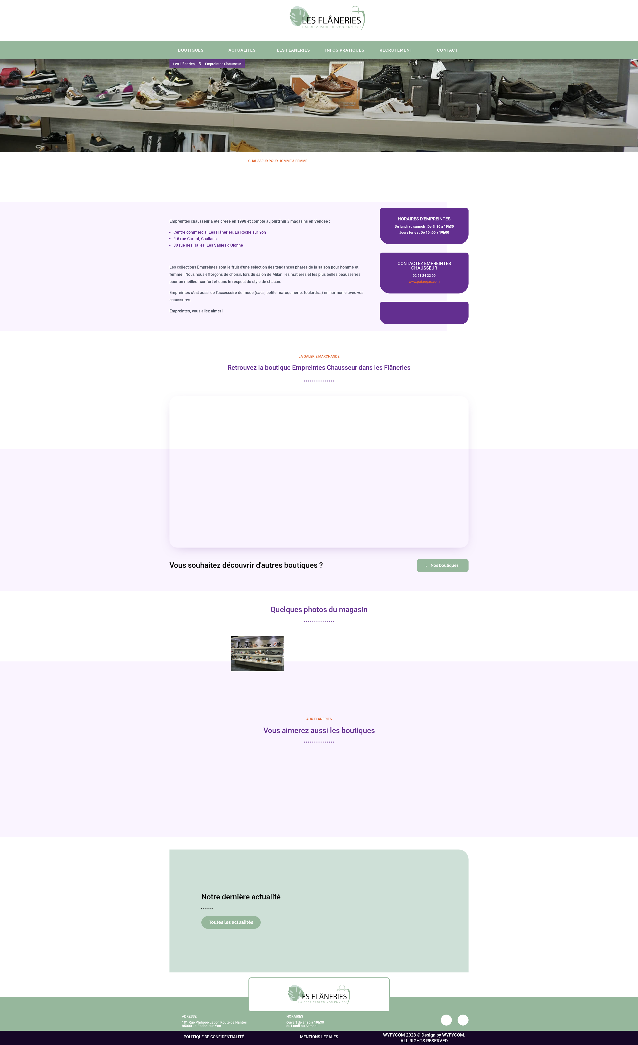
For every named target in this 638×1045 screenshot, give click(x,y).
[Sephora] (434, 781)
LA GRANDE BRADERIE (353, 938)
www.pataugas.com (424, 282)
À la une (359, 946)
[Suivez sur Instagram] (443, 19)
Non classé (376, 946)
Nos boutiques (445, 565)
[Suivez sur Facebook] (430, 19)
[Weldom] (280, 781)
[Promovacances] (357, 781)
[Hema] (203, 781)
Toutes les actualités (231, 922)
